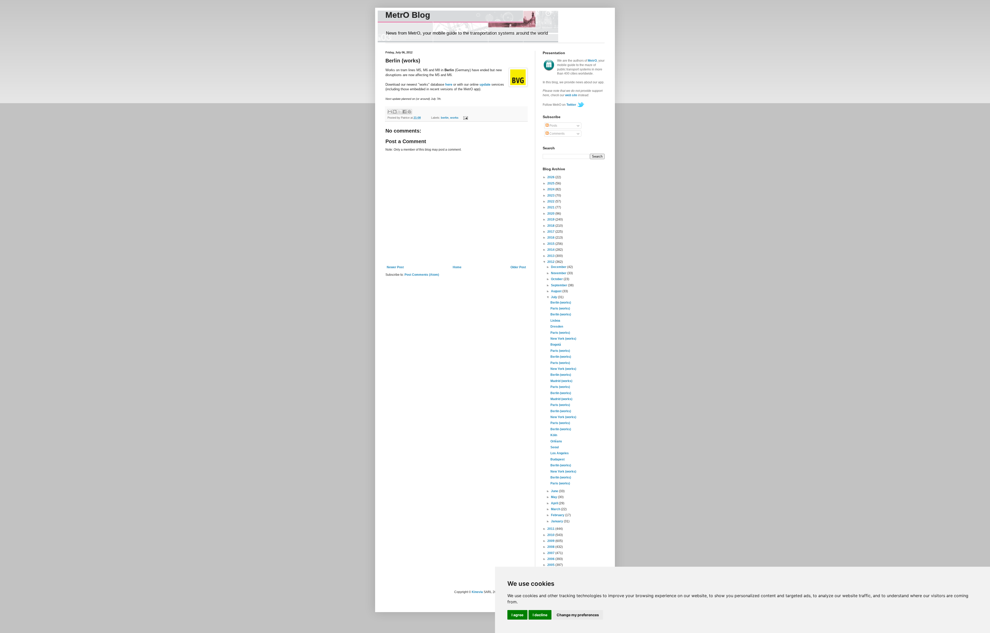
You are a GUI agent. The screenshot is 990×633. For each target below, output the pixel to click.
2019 (551, 219)
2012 (551, 262)
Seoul (554, 447)
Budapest (557, 459)
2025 (551, 183)
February (558, 515)
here (448, 84)
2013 (551, 256)
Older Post (518, 267)
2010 (551, 535)
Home (457, 267)
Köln (553, 435)
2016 (551, 237)
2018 (551, 226)
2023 (551, 195)
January (557, 521)
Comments (557, 133)
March (556, 509)
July (554, 297)
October (557, 279)
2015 (551, 244)
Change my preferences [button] (578, 615)
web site (571, 95)
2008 (551, 547)
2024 (551, 189)
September (559, 285)
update (485, 84)
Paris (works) (560, 308)
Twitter (571, 105)
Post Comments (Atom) (422, 275)
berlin (445, 117)
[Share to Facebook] (404, 111)
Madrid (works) (561, 381)
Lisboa (555, 320)
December (559, 267)
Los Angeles (559, 453)
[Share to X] (399, 111)
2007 (551, 553)
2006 (551, 559)
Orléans (556, 441)
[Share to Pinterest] (409, 111)
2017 (551, 231)
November (559, 273)
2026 (551, 177)
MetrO (592, 60)
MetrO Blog (407, 15)
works (454, 117)
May (554, 497)
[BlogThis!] (394, 111)
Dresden (556, 326)
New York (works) (563, 338)
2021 (551, 207)
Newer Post (395, 267)
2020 (551, 213)
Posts (553, 125)
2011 (551, 529)
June (555, 491)
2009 (551, 541)
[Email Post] (465, 117)
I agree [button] (517, 615)
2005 (551, 565)
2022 (551, 201)
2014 (551, 249)
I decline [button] (540, 615)
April (555, 503)
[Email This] (389, 111)
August (556, 291)
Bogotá (555, 344)
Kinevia (477, 592)
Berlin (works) (560, 302)
